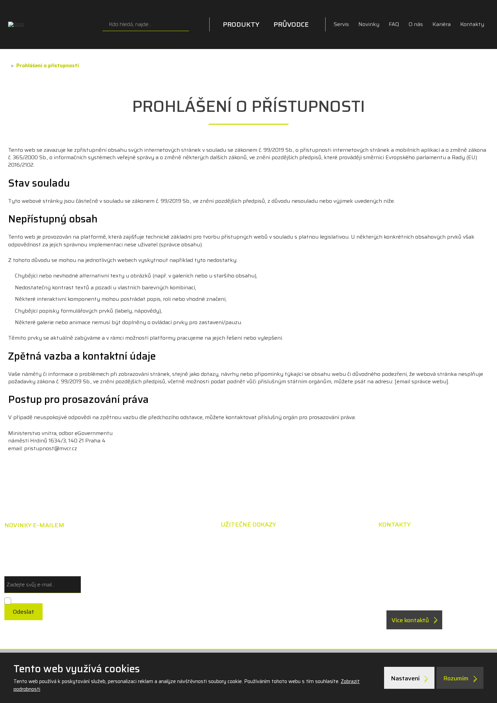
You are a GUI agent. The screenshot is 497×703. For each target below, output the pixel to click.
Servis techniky (296, 570)
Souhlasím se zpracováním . (47, 600)
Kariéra (441, 24)
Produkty (241, 24)
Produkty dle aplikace (208, 556)
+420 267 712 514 (425, 577)
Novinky (368, 24)
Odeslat (23, 611)
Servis (341, 24)
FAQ (394, 24)
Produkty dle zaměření (210, 570)
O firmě (286, 584)
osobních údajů (80, 600)
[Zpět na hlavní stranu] (50, 24)
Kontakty (472, 24)
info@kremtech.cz (425, 592)
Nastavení (406, 678)
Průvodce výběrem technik (216, 541)
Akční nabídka (294, 541)
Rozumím (456, 678)
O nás (415, 24)
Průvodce (291, 24)
